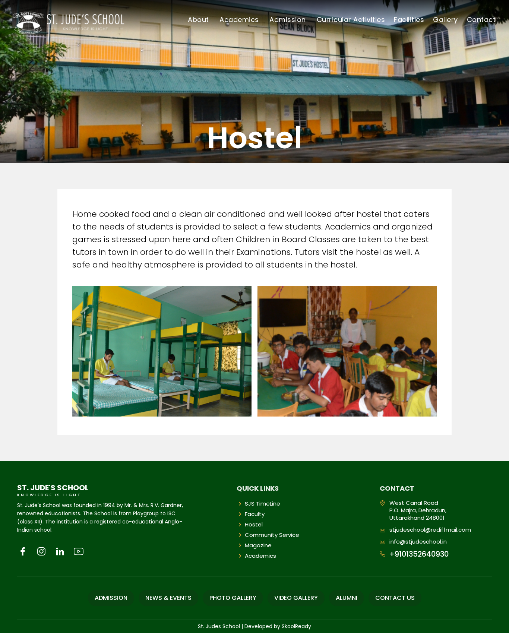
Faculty (255, 514)
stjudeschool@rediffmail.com (430, 530)
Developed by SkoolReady (277, 626)
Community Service (272, 535)
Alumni (346, 598)
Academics (239, 19)
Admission (287, 19)
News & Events (168, 598)
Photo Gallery (232, 598)
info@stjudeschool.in (418, 541)
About (198, 19)
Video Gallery (296, 598)
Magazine (258, 545)
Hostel (254, 524)
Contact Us (395, 598)
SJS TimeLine (262, 503)
